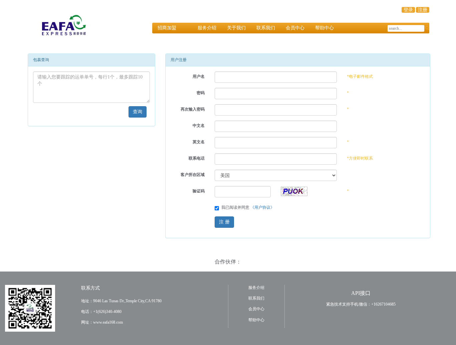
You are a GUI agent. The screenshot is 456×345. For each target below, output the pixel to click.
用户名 (199, 76)
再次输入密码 (193, 109)
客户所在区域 (193, 174)
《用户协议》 (262, 207)
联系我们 (265, 27)
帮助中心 (324, 27)
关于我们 (236, 27)
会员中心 (295, 27)
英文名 (199, 142)
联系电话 (197, 158)
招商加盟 (167, 27)
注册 (422, 9)
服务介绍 (207, 27)
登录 (408, 9)
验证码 (199, 191)
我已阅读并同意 (247, 207)
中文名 (199, 125)
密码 (201, 93)
